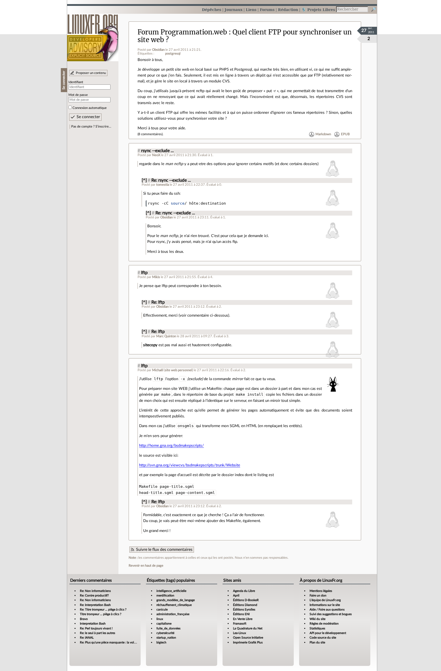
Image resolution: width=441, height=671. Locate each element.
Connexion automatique (89, 107)
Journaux (233, 9)
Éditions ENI (241, 614)
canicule (162, 609)
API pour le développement (328, 633)
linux (159, 618)
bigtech (161, 642)
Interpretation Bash (93, 623)
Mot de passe (78, 94)
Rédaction (288, 9)
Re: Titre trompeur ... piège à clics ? (103, 609)
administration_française (172, 614)
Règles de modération (324, 623)
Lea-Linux (239, 633)
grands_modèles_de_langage (175, 600)
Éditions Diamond (245, 604)
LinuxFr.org (92, 35)
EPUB (345, 134)
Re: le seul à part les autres (97, 633)
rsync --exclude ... (157, 151)
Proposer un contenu (91, 72)
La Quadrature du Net (247, 628)
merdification (165, 595)
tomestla (162, 184)
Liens (251, 9)
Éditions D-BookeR (246, 600)
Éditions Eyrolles (244, 609)
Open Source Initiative (248, 637)
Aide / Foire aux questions (327, 609)
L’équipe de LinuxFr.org (325, 600)
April (236, 595)
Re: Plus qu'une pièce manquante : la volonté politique (116, 642)
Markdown (323, 134)
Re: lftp (158, 302)
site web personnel (178, 370)
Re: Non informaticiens (95, 590)
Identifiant (75, 82)
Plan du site (317, 642)
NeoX (156, 155)
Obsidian (158, 49)
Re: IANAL (87, 637)
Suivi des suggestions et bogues (331, 614)
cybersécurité (165, 633)
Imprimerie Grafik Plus (248, 642)
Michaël (157, 370)
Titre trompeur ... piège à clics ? (100, 614)
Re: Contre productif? (94, 595)
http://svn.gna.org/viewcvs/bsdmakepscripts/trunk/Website (189, 465)
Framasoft (239, 623)
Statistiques (317, 628)
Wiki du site (317, 618)
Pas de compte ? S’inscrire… (91, 126)
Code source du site (323, 637)
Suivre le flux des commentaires (164, 550)
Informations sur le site (325, 604)
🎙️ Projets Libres (318, 9)
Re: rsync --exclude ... (171, 180)
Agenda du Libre (244, 590)
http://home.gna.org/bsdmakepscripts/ (171, 446)
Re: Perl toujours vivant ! (96, 628)
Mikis (156, 277)
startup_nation (166, 637)
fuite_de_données (168, 628)
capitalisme (164, 623)
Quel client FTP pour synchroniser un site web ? (245, 36)
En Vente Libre (242, 618)
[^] (144, 180)
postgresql (172, 53)
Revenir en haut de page (146, 565)
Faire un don (318, 595)
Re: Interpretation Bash (95, 604)
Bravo (84, 618)
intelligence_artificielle (171, 590)
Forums (267, 9)
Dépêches (211, 9)
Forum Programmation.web (182, 32)
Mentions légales (321, 590)
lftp (144, 273)
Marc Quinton (166, 336)
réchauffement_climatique (174, 604)
